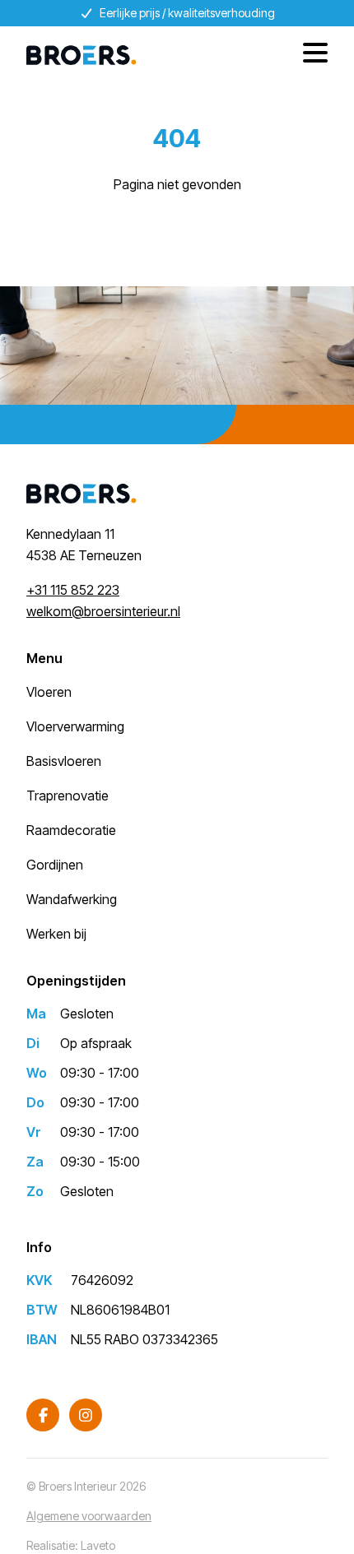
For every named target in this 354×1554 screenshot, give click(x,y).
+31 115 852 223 (72, 590)
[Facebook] (42, 1415)
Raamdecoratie (71, 830)
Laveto (98, 1545)
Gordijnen (54, 864)
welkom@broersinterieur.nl (103, 611)
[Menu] (309, 55)
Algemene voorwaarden (88, 1516)
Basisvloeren (63, 761)
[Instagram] (85, 1415)
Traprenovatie (67, 795)
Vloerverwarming (75, 726)
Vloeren (49, 692)
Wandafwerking (71, 899)
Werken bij (56, 933)
